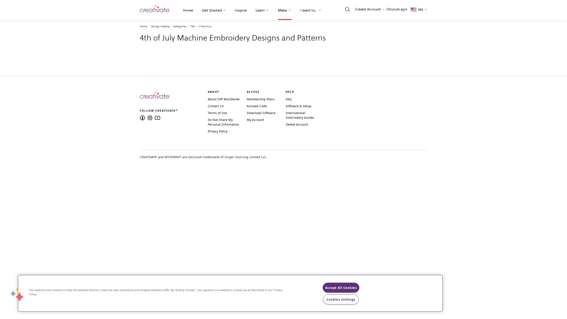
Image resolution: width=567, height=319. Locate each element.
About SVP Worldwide (224, 99)
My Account (255, 120)
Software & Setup (298, 106)
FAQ (289, 99)
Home (188, 11)
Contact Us (216, 106)
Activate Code (257, 106)
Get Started (212, 11)
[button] (188, 11)
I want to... (308, 11)
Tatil (192, 26)
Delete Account (297, 124)
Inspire (241, 11)
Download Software (261, 113)
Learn (260, 11)
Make (282, 11)
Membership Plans (261, 99)
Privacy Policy (217, 131)
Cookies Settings (340, 299)
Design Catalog (160, 26)
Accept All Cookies (341, 288)
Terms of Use (217, 113)
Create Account (368, 10)
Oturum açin (396, 10)
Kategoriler (179, 26)
